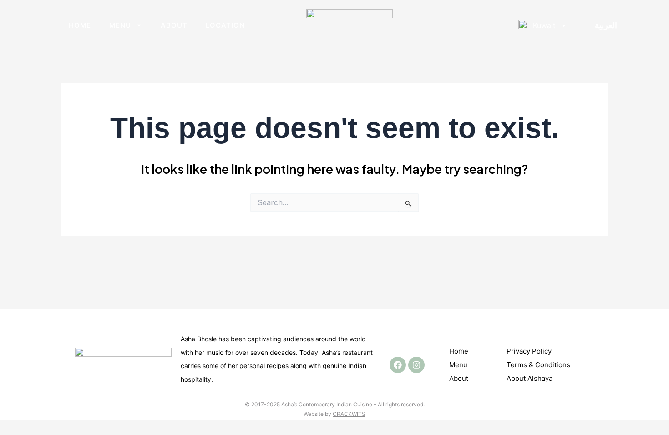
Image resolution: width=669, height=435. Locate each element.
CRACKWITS (349, 413)
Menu (120, 25)
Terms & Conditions (538, 364)
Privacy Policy (529, 351)
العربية (606, 25)
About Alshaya (529, 378)
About (174, 25)
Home (80, 25)
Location (225, 25)
